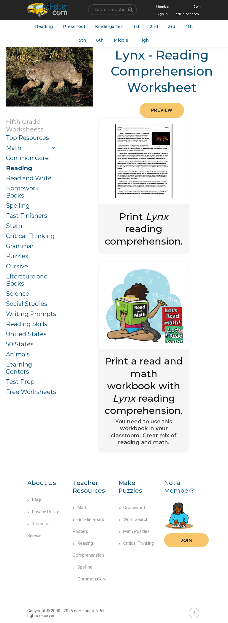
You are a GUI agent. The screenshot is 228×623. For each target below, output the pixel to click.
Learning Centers (19, 368)
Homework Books (22, 192)
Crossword (134, 507)
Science (17, 293)
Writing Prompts (31, 313)
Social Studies (26, 303)
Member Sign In (163, 10)
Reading (44, 26)
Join (186, 540)
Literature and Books (27, 280)
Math (13, 147)
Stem (14, 225)
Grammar (20, 246)
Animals (18, 354)
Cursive (17, 266)
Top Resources (27, 137)
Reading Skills (26, 324)
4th (189, 26)
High (143, 40)
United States (26, 334)
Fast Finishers (26, 215)
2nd (154, 26)
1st (137, 26)
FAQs (37, 500)
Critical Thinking (30, 236)
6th (100, 40)
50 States (20, 344)
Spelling (18, 205)
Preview (161, 110)
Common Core (27, 158)
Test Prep (20, 381)
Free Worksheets (31, 391)
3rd (171, 26)
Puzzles (17, 256)
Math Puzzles (136, 531)
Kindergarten (109, 26)
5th (82, 40)
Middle (121, 40)
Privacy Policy (45, 511)
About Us (41, 482)
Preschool (74, 26)
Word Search (135, 519)
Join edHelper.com (188, 10)
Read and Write (29, 178)
